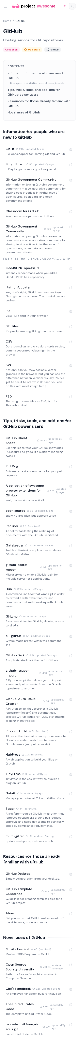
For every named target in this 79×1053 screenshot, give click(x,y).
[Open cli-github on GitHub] (70, 636)
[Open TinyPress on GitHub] (70, 774)
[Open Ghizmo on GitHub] (70, 617)
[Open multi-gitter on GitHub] (70, 836)
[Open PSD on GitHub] (70, 396)
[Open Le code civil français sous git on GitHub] (70, 1024)
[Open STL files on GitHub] (70, 326)
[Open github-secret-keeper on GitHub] (70, 565)
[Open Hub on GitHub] (70, 589)
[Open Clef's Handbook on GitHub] (70, 989)
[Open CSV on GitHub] (70, 342)
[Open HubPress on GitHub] (70, 755)
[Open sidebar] (5, 6)
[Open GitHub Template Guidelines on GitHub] (70, 889)
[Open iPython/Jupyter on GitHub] (70, 287)
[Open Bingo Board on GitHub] (70, 164)
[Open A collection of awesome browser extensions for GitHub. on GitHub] (70, 486)
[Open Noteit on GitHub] (70, 793)
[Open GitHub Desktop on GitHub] (70, 874)
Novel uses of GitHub (23, 112)
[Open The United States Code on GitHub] (70, 1004)
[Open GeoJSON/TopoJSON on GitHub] (70, 268)
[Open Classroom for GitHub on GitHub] (70, 211)
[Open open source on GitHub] (70, 511)
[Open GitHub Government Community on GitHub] (70, 180)
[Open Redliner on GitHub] (70, 526)
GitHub (54, 49)
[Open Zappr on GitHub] (70, 809)
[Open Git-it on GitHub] (70, 149)
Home (7, 21)
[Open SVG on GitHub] (70, 365)
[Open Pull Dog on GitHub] (70, 466)
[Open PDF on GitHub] (70, 311)
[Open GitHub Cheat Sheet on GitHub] (70, 438)
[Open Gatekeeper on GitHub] (70, 545)
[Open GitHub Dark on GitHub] (70, 655)
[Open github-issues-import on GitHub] (70, 671)
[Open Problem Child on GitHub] (70, 731)
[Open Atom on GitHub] (70, 913)
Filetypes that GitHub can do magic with (37, 83)
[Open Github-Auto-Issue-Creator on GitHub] (70, 699)
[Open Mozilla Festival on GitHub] (70, 949)
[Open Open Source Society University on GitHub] (70, 965)
